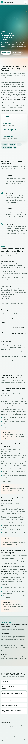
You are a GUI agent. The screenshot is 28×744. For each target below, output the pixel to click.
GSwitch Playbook (7, 2)
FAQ (15, 147)
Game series (4, 144)
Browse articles (17, 52)
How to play (12, 144)
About (2, 730)
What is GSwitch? (6, 682)
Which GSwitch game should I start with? (13, 700)
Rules (11, 730)
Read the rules (6, 52)
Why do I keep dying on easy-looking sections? (11, 711)
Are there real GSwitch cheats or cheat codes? (12, 694)
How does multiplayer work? (9, 705)
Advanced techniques (7, 147)
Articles (19, 144)
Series (6, 730)
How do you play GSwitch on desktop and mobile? (13, 687)
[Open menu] (25, 2)
